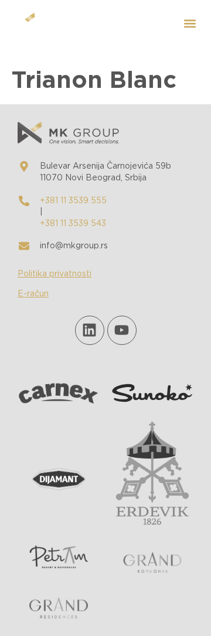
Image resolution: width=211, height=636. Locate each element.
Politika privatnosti (54, 274)
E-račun (33, 294)
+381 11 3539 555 (73, 201)
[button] (189, 23)
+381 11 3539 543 (73, 224)
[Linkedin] (89, 330)
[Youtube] (122, 330)
